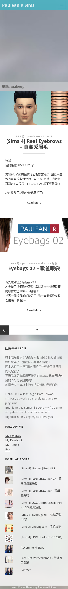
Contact (26, 570)
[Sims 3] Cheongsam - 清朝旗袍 (41, 526)
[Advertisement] (34, 46)
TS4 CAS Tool (33, 183)
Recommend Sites (32, 547)
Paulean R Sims (18, 5)
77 (19, 282)
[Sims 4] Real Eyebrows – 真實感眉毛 (34, 144)
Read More (34, 202)
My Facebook (13, 440)
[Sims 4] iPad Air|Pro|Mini (38, 468)
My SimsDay (13, 435)
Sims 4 (47, 136)
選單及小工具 (62, 5)
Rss (7, 449)
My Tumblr (12, 445)
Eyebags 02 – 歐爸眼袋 (34, 268)
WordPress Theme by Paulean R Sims (34, 587)
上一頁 (4, 330)
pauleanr (33, 136)
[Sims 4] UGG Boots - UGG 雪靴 (41, 537)
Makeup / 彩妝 (47, 263)
